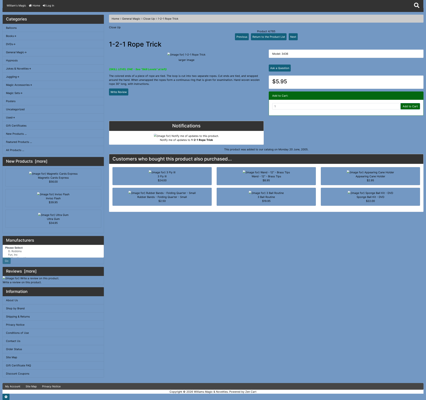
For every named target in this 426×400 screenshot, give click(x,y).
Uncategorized (15, 109)
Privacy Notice (15, 324)
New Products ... (16, 133)
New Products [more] (26, 161)
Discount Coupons (17, 373)
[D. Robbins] (53, 251)
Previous (241, 36)
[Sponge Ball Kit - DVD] (370, 192)
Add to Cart (410, 106)
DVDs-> (10, 44)
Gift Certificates (16, 125)
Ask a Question (279, 68)
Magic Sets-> (14, 93)
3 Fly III (162, 176)
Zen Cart (250, 391)
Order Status (14, 349)
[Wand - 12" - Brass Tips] (266, 172)
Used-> (10, 117)
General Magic (131, 18)
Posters (10, 101)
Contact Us (13, 341)
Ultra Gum (53, 219)
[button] (417, 5)
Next (293, 36)
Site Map (11, 357)
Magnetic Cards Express (53, 177)
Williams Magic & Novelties (211, 391)
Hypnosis (12, 60)
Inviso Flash (53, 198)
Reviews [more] (21, 271)
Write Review (118, 92)
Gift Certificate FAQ (18, 365)
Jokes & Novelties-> (18, 68)
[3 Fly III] (162, 172)
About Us (12, 300)
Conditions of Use (17, 332)
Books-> (11, 36)
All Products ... (15, 150)
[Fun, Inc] (53, 254)
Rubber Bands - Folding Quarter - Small (162, 197)
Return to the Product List (268, 36)
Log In (49, 5)
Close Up (149, 18)
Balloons (11, 27)
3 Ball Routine (266, 197)
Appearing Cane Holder (370, 176)
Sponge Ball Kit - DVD (370, 197)
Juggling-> (12, 76)
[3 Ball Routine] (266, 192)
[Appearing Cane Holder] (370, 172)
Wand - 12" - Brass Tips (266, 176)
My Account (12, 386)
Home (36, 5)
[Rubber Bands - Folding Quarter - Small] (162, 192)
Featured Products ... (19, 142)
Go (6, 260)
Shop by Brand (15, 308)
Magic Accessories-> (19, 84)
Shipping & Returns (18, 316)
